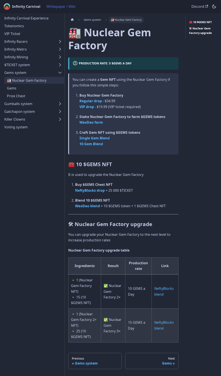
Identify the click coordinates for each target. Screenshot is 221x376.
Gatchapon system (19, 111)
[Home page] (72, 19)
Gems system (15, 72)
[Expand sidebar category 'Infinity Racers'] (60, 41)
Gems (11, 88)
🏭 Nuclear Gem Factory (26, 80)
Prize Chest (16, 96)
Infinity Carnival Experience (26, 18)
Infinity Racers (16, 41)
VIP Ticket (12, 33)
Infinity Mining (16, 57)
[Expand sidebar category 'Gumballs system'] (60, 103)
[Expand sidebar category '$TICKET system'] (60, 64)
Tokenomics (14, 26)
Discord (197, 6)
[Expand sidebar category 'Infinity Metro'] (60, 49)
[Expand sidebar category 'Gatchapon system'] (60, 111)
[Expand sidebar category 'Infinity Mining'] (60, 57)
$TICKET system (17, 64)
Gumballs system (18, 103)
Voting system (16, 127)
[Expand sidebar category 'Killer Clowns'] (60, 119)
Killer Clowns (14, 119)
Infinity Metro (15, 49)
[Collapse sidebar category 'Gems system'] (60, 72)
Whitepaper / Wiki (61, 6)
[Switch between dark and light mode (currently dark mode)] (214, 6)
